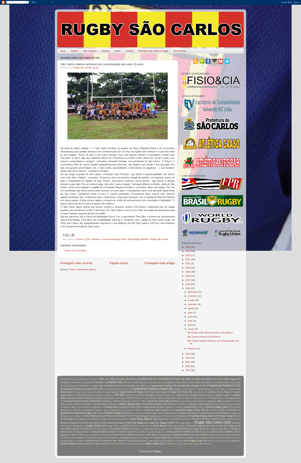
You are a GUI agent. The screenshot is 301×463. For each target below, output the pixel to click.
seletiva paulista (173, 432)
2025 (187, 247)
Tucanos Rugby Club (162, 438)
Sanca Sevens (160, 426)
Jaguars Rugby (69, 407)
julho (190, 312)
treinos (134, 438)
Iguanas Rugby (100, 404)
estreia (187, 398)
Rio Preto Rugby (135, 423)
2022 (187, 259)
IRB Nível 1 (183, 404)
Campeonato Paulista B (220, 385)
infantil (173, 404)
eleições (236, 395)
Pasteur (77, 416)
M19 (223, 410)
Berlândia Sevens (115, 386)
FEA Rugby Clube (215, 398)
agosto (191, 308)
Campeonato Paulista (161, 385)
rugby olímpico (185, 423)
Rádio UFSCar (163, 419)
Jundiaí (179, 407)
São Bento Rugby (195, 426)
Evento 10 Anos (199, 398)
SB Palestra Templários (120, 429)
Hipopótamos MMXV (214, 401)
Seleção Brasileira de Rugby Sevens (190, 429)
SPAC (74, 435)
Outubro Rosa (235, 413)
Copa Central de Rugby (131, 392)
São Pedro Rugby (100, 429)
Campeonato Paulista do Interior (150, 388)
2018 (187, 276)
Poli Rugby (67, 419)
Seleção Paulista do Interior (104, 432)
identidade (86, 404)
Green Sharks (198, 401)
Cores (117, 51)
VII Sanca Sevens (118, 444)
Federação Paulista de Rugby (76, 401)
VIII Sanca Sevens (135, 444)
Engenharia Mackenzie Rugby (78, 398)
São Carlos (211, 426)
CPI (117, 394)
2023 (187, 255)
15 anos (80, 239)
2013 (187, 358)
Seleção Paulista (82, 432)
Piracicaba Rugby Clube (201, 416)
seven (205, 432)
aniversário (126, 382)
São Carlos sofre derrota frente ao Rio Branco (210, 332)
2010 (187, 370)
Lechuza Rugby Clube (217, 407)
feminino (96, 401)
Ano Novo (156, 382)
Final (116, 401)
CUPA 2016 (129, 395)
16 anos (83, 379)
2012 (187, 362)
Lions (129, 410)
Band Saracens (69, 386)
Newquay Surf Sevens (188, 413)
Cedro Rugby (220, 389)
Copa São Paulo (179, 392)
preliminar (94, 419)
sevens (229, 432)
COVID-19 (79, 395)
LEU (75, 410)
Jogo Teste (136, 407)
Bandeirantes (84, 386)
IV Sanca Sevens (219, 404)
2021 (187, 263)
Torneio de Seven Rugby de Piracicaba (78, 438)
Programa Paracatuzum (110, 419)
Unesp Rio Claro (92, 441)
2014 (187, 354)
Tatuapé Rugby (164, 435)
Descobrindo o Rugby (187, 395)
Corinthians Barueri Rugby (218, 392)
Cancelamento (188, 389)
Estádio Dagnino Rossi (173, 398)
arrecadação (168, 382)
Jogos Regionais (166, 407)
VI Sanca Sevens (101, 444)
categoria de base (204, 389)
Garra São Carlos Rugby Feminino (163, 401)
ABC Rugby (230, 379)
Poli (239, 416)
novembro (193, 296)
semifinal (187, 432)
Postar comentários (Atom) (82, 269)
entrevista (120, 398)
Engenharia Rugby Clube (104, 398)
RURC (125, 426)
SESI (197, 432)
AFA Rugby (64, 382)
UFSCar (212, 438)
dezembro (193, 292)
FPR (143, 401)
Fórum (135, 401)
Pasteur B (110, 416)
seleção (137, 429)
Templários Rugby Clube (184, 435)
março (191, 329)
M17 (208, 410)
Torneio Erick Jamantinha (107, 438)
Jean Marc (96, 407)
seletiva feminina (155, 432)
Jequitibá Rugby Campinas (116, 407)
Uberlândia (189, 438)
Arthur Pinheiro (182, 382)
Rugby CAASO (167, 423)
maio (190, 321)
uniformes (169, 441)
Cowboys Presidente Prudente (99, 395)
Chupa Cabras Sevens (84, 392)
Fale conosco (90, 51)
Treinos (74, 51)
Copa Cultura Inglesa (158, 392)
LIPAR (137, 410)
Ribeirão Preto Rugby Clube (204, 419)
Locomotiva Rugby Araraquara (156, 410)
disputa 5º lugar (222, 395)
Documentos (180, 51)
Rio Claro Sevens (92, 423)
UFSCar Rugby (225, 438)
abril (190, 325)
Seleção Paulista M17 (128, 432)
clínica (98, 392)
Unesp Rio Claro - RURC (113, 441)
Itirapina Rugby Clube (199, 404)
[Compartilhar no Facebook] (73, 235)
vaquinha (234, 441)
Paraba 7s (67, 416)
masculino (233, 410)
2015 (87, 239)
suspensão (106, 435)
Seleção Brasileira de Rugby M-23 (157, 429)
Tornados (202, 435)
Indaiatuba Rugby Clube (156, 404)
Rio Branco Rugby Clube (71, 423)
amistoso (95, 239)
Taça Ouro (140, 435)
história (228, 401)
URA (178, 441)
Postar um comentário (75, 250)
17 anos (93, 379)
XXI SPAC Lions (171, 444)
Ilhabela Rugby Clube (130, 404)
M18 (215, 410)
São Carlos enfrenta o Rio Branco (204, 337)
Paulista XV (123, 416)
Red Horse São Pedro (180, 419)
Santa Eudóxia (178, 426)
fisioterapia (125, 401)
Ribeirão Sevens (226, 419)
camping (177, 389)
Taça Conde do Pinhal (122, 435)
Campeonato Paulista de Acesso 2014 (79, 389)
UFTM (79, 441)
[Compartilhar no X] (70, 235)
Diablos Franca (206, 395)
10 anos (63, 379)
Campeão (143, 386)
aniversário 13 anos (141, 382)
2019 (187, 272)
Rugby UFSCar (94, 426)
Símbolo (129, 51)
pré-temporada (81, 419)
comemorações (110, 392)
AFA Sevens (76, 382)
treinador (124, 438)
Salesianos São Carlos (140, 426)
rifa (237, 419)
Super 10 (95, 435)
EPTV (129, 398)
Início (63, 51)
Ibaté (77, 404)
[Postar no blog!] (67, 235)
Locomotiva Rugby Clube (114, 239)
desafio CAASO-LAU (166, 395)
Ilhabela (113, 404)
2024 (187, 251)
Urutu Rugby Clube (193, 440)
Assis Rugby (236, 382)
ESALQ (138, 398)
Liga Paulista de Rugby (90, 410)
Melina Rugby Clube (153, 413)
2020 (187, 268)
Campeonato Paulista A (189, 385)
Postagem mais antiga (160, 263)
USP (210, 441)
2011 (187, 366)
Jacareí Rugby (235, 404)
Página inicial (118, 263)
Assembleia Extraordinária (201, 382)
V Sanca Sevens (221, 441)
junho (190, 317)
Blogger (157, 451)
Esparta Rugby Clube (153, 398)
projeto (125, 419)
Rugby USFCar (113, 426)
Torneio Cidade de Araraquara (229, 435)
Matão (99, 413)
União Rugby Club (156, 441)
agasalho (88, 382)
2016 (187, 284)
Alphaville (99, 382)
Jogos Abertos (150, 407)
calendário (131, 386)
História (105, 51)
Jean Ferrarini (83, 407)
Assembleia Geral (221, 382)
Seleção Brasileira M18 (218, 429)
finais (108, 401)
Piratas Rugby (226, 416)
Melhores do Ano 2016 (134, 413)
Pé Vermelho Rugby (139, 416)
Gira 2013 (185, 401)
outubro (191, 300)
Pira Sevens (169, 416)
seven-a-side (216, 432)
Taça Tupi (151, 435)
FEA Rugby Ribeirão (233, 398)
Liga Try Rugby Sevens (113, 410)
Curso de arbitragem (146, 395)
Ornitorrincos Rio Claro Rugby (214, 413)
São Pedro (85, 429)
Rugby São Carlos (159, 239)
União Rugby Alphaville (136, 441)
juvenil (188, 407)
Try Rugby (145, 438)
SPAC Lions (83, 435)
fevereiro (192, 348)
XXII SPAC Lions (186, 444)
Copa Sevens (198, 392)
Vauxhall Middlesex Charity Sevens (75, 444)
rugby (152, 423)
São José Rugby (226, 426)
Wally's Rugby (152, 443)
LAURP (199, 407)
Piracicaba (181, 416)
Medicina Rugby (113, 413)
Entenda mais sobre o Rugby (154, 51)
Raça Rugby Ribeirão (138, 239)
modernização (170, 413)
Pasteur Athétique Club (93, 416)
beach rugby (97, 386)
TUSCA (178, 438)
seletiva (143, 432)
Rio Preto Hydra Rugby (114, 423)
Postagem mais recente (76, 263)
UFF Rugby (201, 438)
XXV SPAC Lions (202, 444)
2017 (187, 280)
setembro (192, 304)
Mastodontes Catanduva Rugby (76, 413)
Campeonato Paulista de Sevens (116, 389)
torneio (212, 435)
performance (156, 416)
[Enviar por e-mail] (64, 235)
